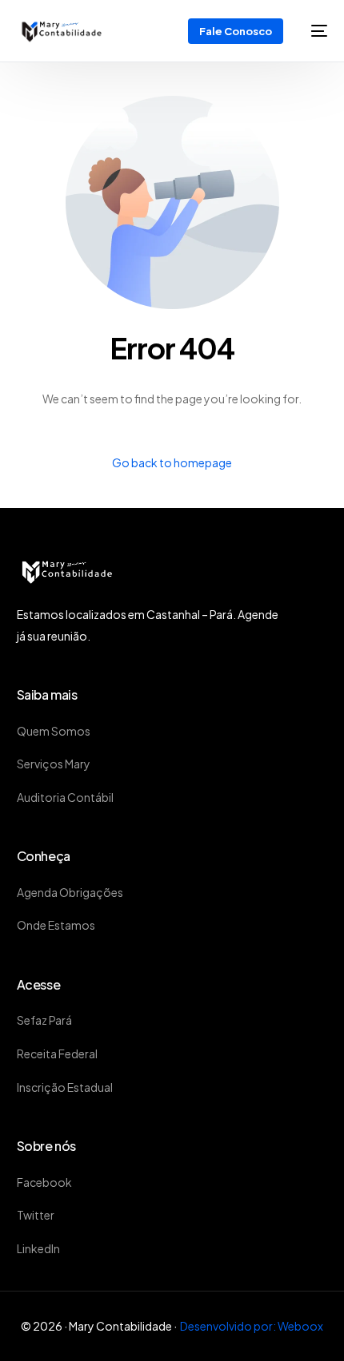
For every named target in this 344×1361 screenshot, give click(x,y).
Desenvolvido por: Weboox (251, 1326)
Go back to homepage (172, 462)
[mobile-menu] (313, 31)
